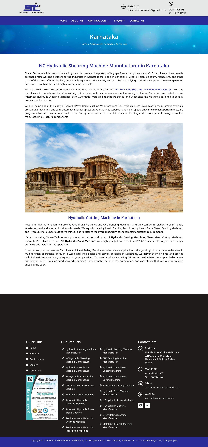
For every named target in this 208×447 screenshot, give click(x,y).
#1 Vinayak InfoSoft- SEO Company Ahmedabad (110, 440)
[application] (108, 20)
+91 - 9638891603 (154, 376)
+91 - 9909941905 (178, 13)
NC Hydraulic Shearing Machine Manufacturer (143, 89)
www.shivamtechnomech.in (159, 398)
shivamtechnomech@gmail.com (146, 10)
